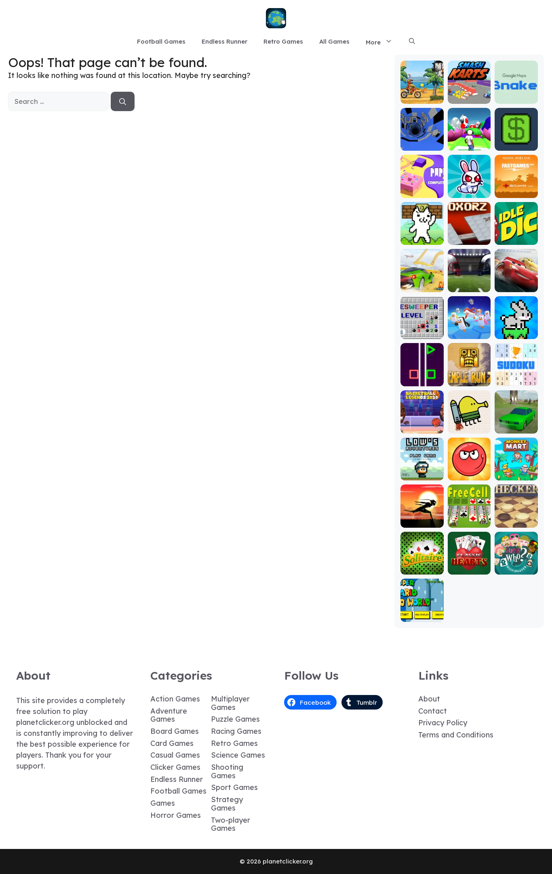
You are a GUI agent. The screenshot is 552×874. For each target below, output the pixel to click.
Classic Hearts (469, 565)
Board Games (174, 731)
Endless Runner (224, 41)
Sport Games (234, 787)
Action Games (175, 698)
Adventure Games (168, 715)
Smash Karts (469, 94)
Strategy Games (227, 804)
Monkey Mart (516, 470)
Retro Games (283, 41)
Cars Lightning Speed (516, 279)
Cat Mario (422, 239)
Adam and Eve (516, 188)
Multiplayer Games (230, 703)
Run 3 (422, 145)
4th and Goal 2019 (469, 282)
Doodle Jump (469, 424)
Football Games (161, 41)
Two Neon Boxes (422, 376)
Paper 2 (421, 192)
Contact (432, 711)
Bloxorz (469, 239)
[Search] (123, 101)
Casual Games (175, 755)
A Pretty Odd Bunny (469, 188)
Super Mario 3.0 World (422, 609)
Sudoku (516, 380)
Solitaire (422, 569)
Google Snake (516, 94)
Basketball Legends (422, 424)
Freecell (469, 522)
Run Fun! (469, 145)
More (373, 42)
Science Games (238, 755)
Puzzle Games (235, 719)
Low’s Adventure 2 (421, 470)
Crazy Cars (422, 286)
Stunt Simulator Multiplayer (516, 420)
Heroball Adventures (469, 470)
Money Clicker (516, 141)
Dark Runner (422, 518)
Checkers (516, 522)
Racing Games (236, 731)
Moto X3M (422, 98)
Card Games (172, 743)
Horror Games (175, 815)
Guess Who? (516, 569)
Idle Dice (516, 239)
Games (162, 803)
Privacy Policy (442, 722)
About (429, 698)
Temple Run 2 (469, 376)
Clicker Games (175, 767)
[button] (412, 42)
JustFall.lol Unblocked (469, 329)
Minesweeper (422, 329)
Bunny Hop (516, 333)
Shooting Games (227, 771)
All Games (334, 41)
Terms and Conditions (455, 734)
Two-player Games (230, 824)
